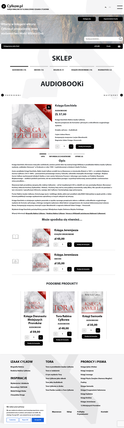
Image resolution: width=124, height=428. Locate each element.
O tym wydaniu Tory (54, 375)
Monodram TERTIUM (19, 387)
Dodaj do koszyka (85, 146)
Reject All (25, 420)
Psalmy (84, 382)
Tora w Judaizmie (53, 371)
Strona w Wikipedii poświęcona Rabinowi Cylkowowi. (86, 213)
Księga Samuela (87, 386)
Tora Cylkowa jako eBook (56, 378)
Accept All (38, 420)
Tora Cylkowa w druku (54, 386)
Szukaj (121, 39)
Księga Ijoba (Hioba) (89, 367)
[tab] (42, 156)
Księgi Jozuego (87, 375)
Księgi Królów (86, 398)
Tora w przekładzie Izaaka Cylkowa (60, 367)
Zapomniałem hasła (111, 19)
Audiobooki (61, 111)
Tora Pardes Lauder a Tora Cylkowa (60, 390)
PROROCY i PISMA (93, 362)
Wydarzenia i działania (20, 383)
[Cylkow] (12, 6)
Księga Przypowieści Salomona (93, 390)
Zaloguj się (87, 19)
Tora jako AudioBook (54, 382)
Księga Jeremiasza (88, 402)
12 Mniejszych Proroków (90, 406)
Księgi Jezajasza (87, 371)
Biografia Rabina (17, 367)
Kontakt (104, 412)
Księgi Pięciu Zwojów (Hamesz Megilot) (96, 378)
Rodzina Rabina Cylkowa (55, 213)
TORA (50, 362)
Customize (12, 420)
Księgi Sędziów (87, 394)
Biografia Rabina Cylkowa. (35, 213)
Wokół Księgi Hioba (18, 391)
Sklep (69, 412)
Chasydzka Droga (18, 395)
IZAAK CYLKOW (22, 362)
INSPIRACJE (19, 378)
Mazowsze (56, 412)
